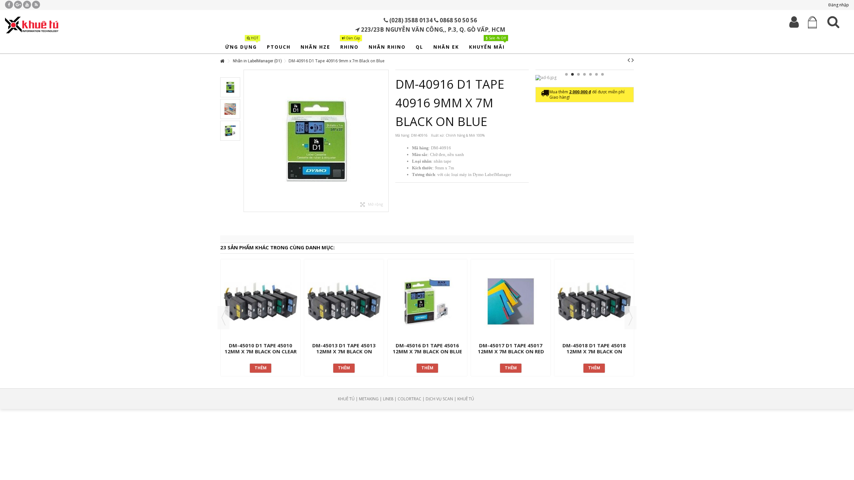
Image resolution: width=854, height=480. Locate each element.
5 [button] (590, 74)
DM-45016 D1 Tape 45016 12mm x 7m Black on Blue (427, 348)
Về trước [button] (247, 141)
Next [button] (630, 317)
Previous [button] (224, 317)
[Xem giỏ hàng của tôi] (812, 22)
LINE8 (388, 399)
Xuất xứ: (438, 135)
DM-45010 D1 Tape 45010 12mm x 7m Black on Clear (261, 348)
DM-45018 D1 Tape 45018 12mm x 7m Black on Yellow (594, 351)
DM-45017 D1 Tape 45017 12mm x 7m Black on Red (511, 348)
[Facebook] (9, 5)
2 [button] (572, 74)
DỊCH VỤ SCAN (439, 399)
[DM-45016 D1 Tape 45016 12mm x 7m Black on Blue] (427, 301)
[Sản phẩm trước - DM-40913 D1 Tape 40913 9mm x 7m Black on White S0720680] (628, 60)
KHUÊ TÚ (346, 399)
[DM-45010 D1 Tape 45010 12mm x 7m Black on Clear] (260, 301)
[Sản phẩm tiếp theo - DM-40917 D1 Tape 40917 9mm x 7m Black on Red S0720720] (632, 60)
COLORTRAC (409, 399)
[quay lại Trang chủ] (222, 61)
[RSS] (36, 5)
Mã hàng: (402, 135)
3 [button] (578, 74)
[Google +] (18, 5)
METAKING (369, 399)
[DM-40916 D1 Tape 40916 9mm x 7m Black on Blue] (316, 141)
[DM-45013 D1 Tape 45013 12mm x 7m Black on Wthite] (344, 301)
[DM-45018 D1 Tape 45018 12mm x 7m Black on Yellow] (594, 301)
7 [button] (602, 74)
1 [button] (566, 74)
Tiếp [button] (385, 141)
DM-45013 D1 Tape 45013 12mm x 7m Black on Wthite (344, 351)
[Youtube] (27, 5)
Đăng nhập (838, 5)
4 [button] (584, 74)
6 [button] (596, 74)
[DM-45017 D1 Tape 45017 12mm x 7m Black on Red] (510, 301)
